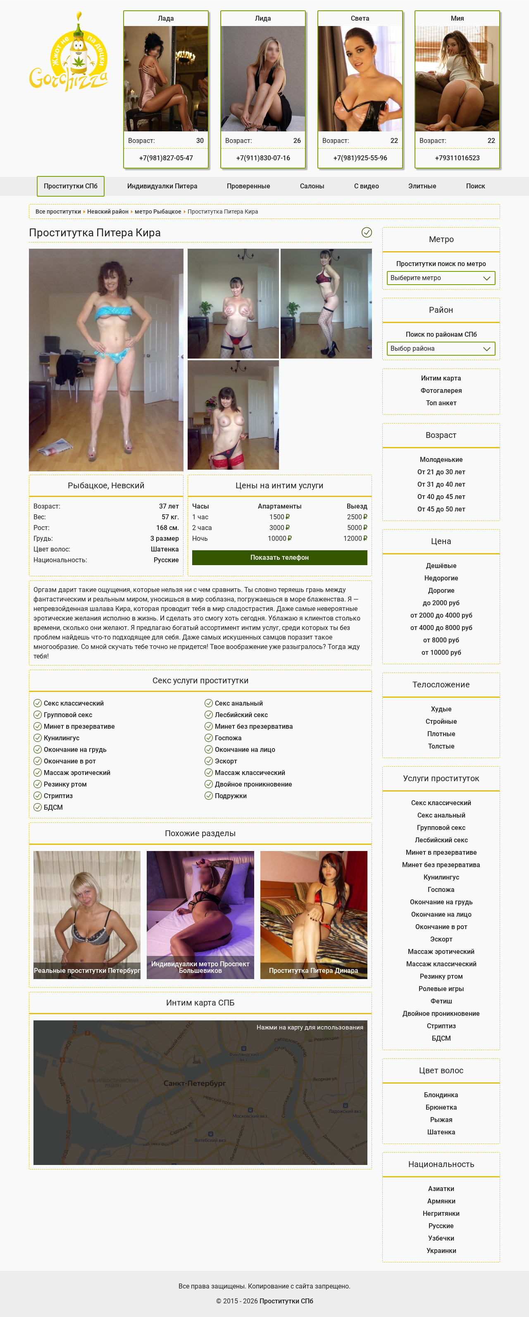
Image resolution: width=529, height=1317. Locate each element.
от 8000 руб (441, 640)
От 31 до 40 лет (441, 484)
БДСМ (53, 807)
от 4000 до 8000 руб (441, 628)
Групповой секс (68, 715)
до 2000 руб (441, 603)
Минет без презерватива (254, 726)
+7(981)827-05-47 (166, 158)
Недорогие (441, 578)
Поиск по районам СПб (441, 334)
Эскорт (226, 761)
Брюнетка (441, 1107)
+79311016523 (457, 158)
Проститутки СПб (71, 186)
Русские (441, 1226)
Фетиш (441, 1001)
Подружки (231, 796)
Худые (441, 709)
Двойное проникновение (253, 784)
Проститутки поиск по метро (441, 264)
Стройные (441, 721)
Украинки (441, 1251)
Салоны (312, 186)
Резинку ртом (65, 784)
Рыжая (441, 1120)
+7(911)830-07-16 (263, 158)
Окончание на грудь (75, 750)
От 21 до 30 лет (441, 472)
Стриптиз (58, 796)
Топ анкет (441, 403)
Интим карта (441, 378)
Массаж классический (250, 773)
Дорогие (441, 590)
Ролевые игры (441, 989)
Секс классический (74, 703)
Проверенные (248, 186)
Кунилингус (61, 738)
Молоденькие (441, 460)
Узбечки (441, 1238)
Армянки (441, 1201)
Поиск (475, 186)
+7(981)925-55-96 (360, 158)
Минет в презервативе (79, 726)
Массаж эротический (77, 773)
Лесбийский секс (241, 715)
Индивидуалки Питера (162, 186)
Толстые (441, 746)
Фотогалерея (441, 391)
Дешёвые (441, 566)
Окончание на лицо (245, 750)
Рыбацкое (87, 485)
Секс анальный (239, 703)
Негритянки (441, 1213)
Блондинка (441, 1095)
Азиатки (441, 1189)
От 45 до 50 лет (441, 509)
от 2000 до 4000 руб (441, 615)
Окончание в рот (70, 761)
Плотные (441, 734)
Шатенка (441, 1132)
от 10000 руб (441, 652)
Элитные (422, 186)
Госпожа (228, 738)
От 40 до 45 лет (441, 497)
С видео (366, 186)
